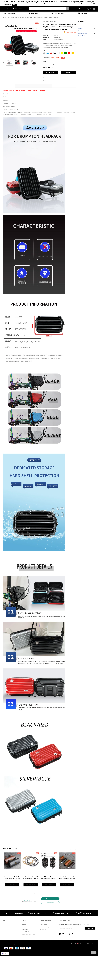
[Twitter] (63, 934)
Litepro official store (14, 9)
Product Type (46, 37)
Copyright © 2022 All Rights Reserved (12, 944)
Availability (45, 35)
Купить (68, 72)
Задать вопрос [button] (50, 903)
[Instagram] (70, 934)
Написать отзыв (50, 899)
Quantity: (45, 61)
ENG (80, 943)
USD (92, 943)
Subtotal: (45, 67)
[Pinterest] (67, 934)
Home (4, 17)
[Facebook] (60, 934)
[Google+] (73, 934)
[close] (94, 3)
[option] (33, 13)
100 (45, 81)
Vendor (44, 39)
